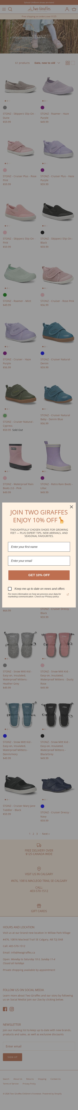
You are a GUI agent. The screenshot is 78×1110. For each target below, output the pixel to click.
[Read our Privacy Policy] (68, 594)
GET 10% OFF (39, 575)
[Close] (71, 507)
